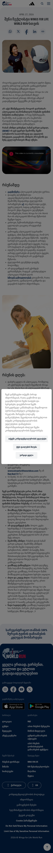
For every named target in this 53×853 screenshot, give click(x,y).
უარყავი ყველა (26, 455)
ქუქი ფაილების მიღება (26, 447)
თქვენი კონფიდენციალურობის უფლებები (27, 439)
